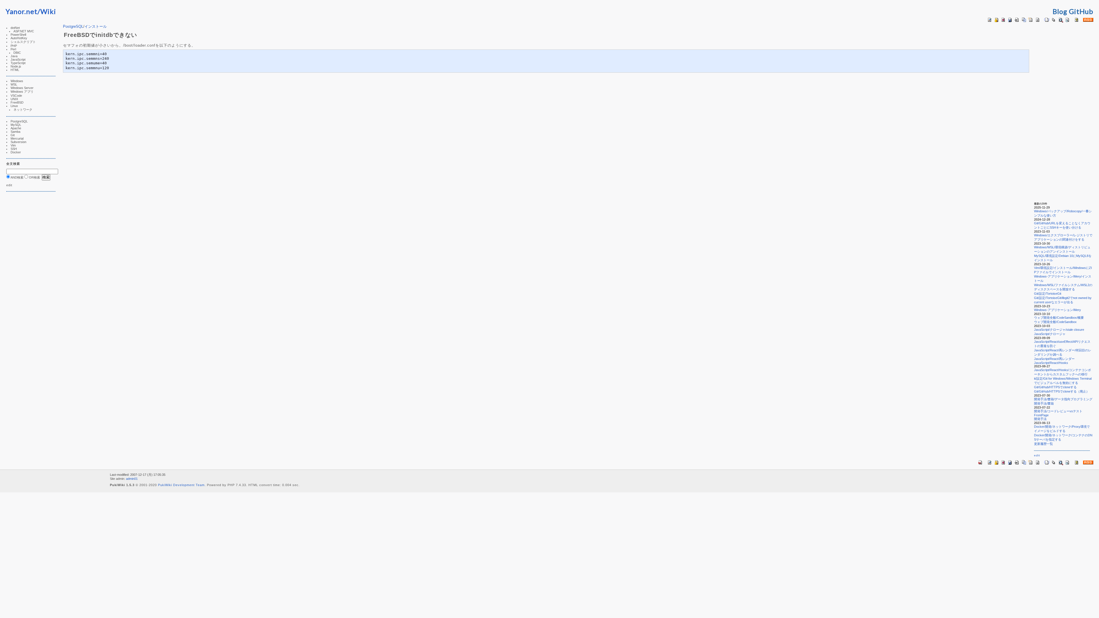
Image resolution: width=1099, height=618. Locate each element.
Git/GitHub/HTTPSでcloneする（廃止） (1061, 391)
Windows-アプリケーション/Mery (1057, 310)
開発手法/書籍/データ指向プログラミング (1063, 399)
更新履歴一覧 (1043, 443)
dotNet (15, 27)
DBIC (17, 52)
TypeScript (18, 63)
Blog (1060, 11)
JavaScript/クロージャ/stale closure (1059, 329)
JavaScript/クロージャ (1050, 334)
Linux (14, 106)
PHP (14, 45)
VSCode (16, 95)
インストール (95, 26)
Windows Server (22, 88)
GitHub (1081, 11)
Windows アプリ (22, 91)
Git (13, 135)
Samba (15, 131)
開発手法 (1040, 419)
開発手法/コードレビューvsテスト (1058, 411)
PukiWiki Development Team (181, 485)
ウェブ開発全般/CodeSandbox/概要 (1059, 317)
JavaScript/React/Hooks (1051, 363)
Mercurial (17, 138)
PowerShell (18, 34)
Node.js (16, 66)
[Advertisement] (23, 284)
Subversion (18, 142)
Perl (13, 49)
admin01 (132, 478)
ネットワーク (22, 109)
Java (14, 56)
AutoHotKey (19, 38)
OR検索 (34, 177)
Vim (13, 145)
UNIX (14, 99)
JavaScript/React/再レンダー (1054, 358)
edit (9, 185)
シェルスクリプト (23, 41)
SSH (14, 148)
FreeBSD (17, 102)
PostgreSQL (19, 121)
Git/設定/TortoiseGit (1047, 293)
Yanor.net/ (23, 11)
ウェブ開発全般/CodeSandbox (1055, 322)
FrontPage (1041, 415)
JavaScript (18, 59)
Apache (16, 128)
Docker (16, 152)
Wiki (48, 11)
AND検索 (16, 177)
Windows (17, 81)
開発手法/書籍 (1044, 403)
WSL (14, 84)
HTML (15, 70)
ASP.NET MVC (23, 31)
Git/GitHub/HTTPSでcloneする (1055, 387)
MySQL (16, 124)
